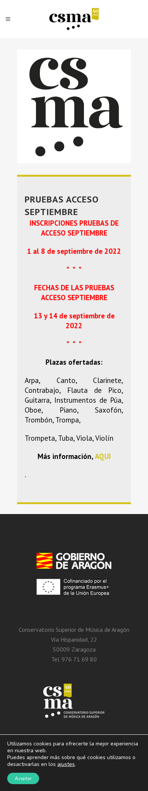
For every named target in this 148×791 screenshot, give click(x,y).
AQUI (103, 456)
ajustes (66, 764)
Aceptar (23, 778)
